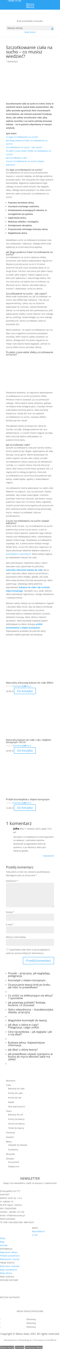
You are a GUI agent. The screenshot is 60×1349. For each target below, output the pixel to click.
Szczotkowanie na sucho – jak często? (24, 147)
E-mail (10, 924)
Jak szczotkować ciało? (16, 157)
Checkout (19, 1347)
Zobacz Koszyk (7, 1347)
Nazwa (10, 912)
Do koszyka (25, 691)
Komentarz (12, 880)
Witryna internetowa (16, 937)
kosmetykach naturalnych (18, 554)
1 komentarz (12, 61)
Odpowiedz (48, 855)
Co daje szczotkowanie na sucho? (22, 137)
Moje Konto (30, 32)
